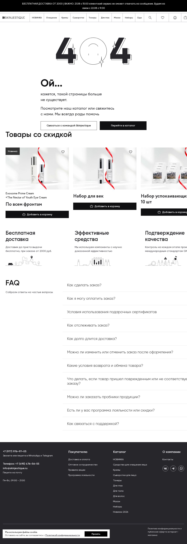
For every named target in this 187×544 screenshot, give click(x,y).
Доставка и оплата (79, 459)
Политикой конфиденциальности (62, 535)
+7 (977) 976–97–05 (14, 451)
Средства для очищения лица (130, 464)
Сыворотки (78, 17)
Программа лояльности (81, 475)
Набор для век (88, 196)
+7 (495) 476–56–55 (27, 463)
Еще (139, 17)
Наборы (129, 17)
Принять (96, 534)
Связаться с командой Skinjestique (69, 125)
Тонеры (92, 17)
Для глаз (105, 17)
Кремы (65, 17)
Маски (117, 17)
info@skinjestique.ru (15, 468)
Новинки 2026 (120, 511)
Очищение (51, 17)
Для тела (118, 490)
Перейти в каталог (123, 125)
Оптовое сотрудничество (83, 464)
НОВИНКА (37, 17)
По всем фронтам (24, 204)
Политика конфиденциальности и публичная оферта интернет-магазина (165, 531)
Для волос (119, 496)
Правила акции (76, 469)
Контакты (167, 459)
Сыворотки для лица (124, 475)
